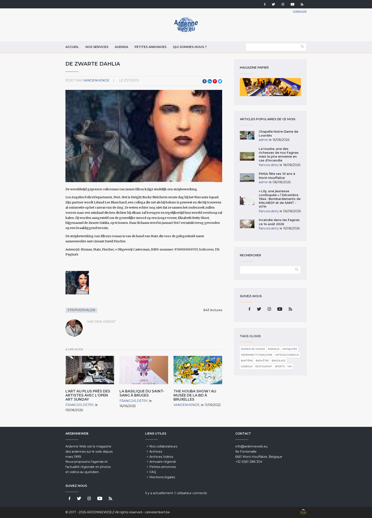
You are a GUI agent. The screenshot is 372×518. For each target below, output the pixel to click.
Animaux (273, 348)
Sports (280, 366)
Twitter (220, 81)
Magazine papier (270, 87)
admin (263, 140)
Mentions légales (162, 477)
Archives (155, 451)
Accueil (72, 47)
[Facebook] (265, 4)
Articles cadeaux (287, 354)
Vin (289, 366)
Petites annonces (150, 47)
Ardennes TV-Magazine (256, 354)
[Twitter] (273, 4)
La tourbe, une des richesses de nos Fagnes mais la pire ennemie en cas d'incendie (279, 155)
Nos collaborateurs (163, 446)
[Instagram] (282, 4)
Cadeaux (247, 366)
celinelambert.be (157, 512)
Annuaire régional (162, 462)
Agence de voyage (253, 348)
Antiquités (289, 348)
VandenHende (96, 80)
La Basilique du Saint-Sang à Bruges (141, 393)
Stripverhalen (81, 310)
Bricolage (278, 360)
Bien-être (262, 360)
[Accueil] (186, 32)
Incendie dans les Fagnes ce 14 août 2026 (279, 222)
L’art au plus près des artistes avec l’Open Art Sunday (87, 395)
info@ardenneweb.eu (251, 446)
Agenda (121, 47)
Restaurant (263, 366)
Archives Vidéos (161, 457)
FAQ (152, 472)
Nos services (96, 47)
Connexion (300, 11)
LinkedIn (210, 81)
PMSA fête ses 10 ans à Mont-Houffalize (277, 176)
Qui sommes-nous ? (190, 47)
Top (303, 513)
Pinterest (215, 81)
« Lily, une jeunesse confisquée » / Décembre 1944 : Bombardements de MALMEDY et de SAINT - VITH (280, 199)
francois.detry (79, 405)
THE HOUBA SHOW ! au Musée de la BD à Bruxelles (195, 395)
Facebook (204, 81)
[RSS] (302, 4)
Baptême (247, 360)
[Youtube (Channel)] (292, 4)
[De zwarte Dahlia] (77, 282)
